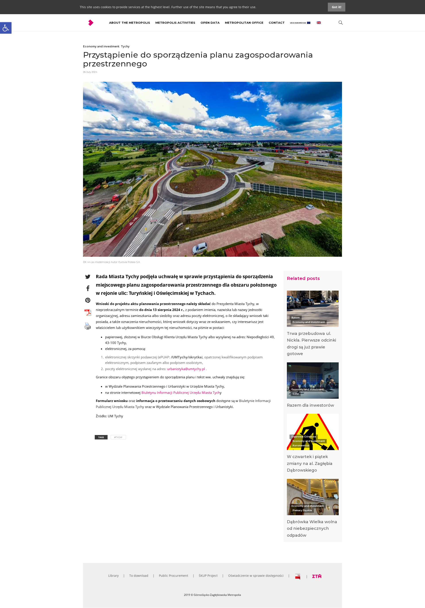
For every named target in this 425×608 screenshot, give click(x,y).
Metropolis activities (175, 22)
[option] (313, 325)
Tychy (125, 46)
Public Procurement (173, 575)
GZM (296, 393)
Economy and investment (101, 46)
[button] (6, 28)
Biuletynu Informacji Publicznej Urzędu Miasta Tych (180, 392)
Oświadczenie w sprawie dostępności (256, 575)
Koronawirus (301, 445)
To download (138, 575)
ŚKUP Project (208, 575)
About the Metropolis (129, 22)
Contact (277, 22)
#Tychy (118, 437)
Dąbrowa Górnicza (304, 436)
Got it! (336, 7)
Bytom (296, 317)
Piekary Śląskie (302, 510)
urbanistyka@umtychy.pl (186, 369)
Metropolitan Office (244, 22)
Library (113, 575)
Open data (210, 22)
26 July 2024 (90, 72)
